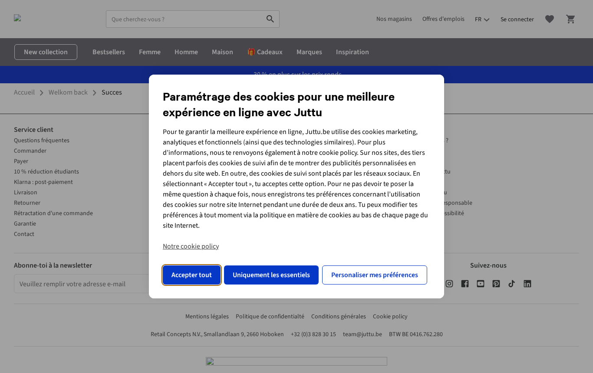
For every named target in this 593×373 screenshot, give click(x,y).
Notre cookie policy (191, 246)
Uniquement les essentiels (271, 275)
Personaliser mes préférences (374, 275)
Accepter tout (191, 275)
